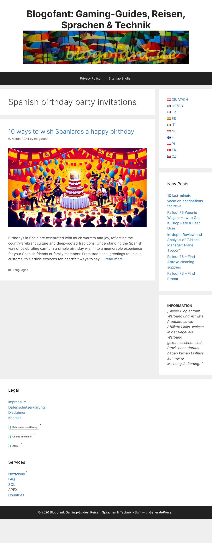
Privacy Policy (90, 78)
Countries (16, 495)
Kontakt (14, 418)
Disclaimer (16, 412)
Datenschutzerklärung (26, 407)
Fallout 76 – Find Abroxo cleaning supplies (181, 262)
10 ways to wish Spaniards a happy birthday (71, 131)
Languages (20, 270)
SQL (11, 484)
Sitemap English (120, 78)
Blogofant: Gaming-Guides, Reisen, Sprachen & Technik (106, 19)
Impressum (17, 402)
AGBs (15, 445)
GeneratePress (160, 512)
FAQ (11, 479)
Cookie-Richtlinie (22, 436)
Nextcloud (16, 474)
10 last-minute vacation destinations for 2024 (185, 201)
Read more (114, 259)
